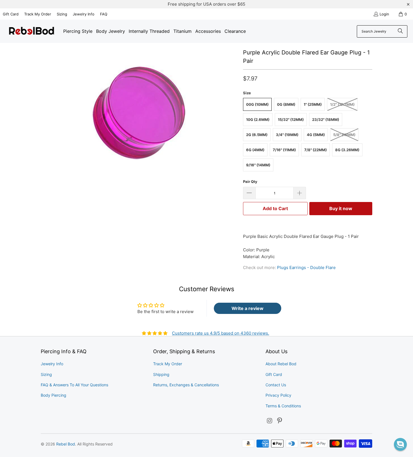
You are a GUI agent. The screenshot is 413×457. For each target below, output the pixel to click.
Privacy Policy (278, 395)
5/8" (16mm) (344, 134)
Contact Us (276, 384)
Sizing (62, 14)
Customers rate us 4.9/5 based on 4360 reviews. (220, 333)
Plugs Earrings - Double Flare (306, 267)
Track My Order (37, 14)
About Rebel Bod (281, 363)
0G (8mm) (286, 104)
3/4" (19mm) (287, 134)
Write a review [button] (248, 308)
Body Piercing (53, 395)
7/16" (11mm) (284, 150)
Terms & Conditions (283, 405)
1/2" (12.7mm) (342, 104)
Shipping (161, 374)
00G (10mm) (257, 104)
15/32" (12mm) (291, 119)
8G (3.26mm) (347, 150)
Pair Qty (250, 181)
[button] (400, 444)
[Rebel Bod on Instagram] (270, 420)
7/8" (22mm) (315, 150)
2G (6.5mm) (256, 134)
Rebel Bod (65, 444)
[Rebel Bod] (32, 31)
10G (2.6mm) (257, 119)
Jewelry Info (83, 14)
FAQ (103, 14)
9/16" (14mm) (258, 165)
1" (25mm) (313, 104)
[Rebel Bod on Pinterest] (280, 420)
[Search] (400, 31)
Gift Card (11, 14)
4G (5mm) (316, 134)
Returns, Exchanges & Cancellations (186, 384)
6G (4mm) (255, 150)
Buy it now (340, 208)
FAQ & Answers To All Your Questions (74, 384)
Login (384, 14)
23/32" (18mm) (325, 119)
